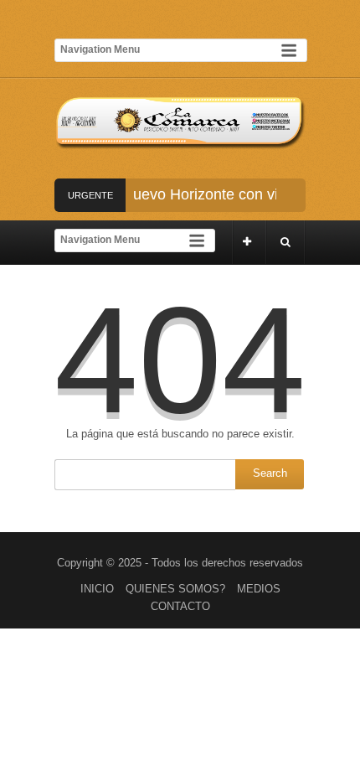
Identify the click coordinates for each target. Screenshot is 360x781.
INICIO (97, 588)
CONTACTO (180, 606)
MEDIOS (258, 588)
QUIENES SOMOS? (175, 588)
